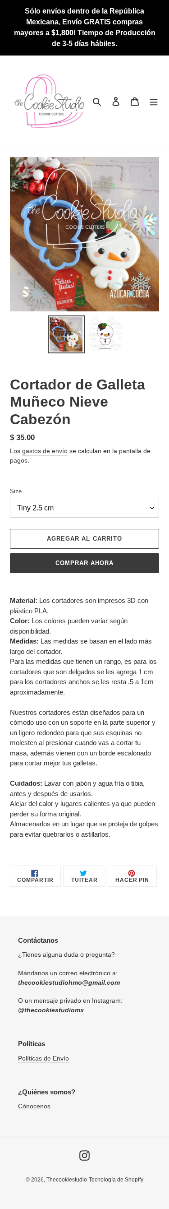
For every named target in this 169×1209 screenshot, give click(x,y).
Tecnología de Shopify (116, 1180)
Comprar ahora (84, 563)
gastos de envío (45, 450)
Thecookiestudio (66, 1180)
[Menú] (153, 101)
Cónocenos (34, 1106)
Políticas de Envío (43, 1058)
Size (16, 491)
